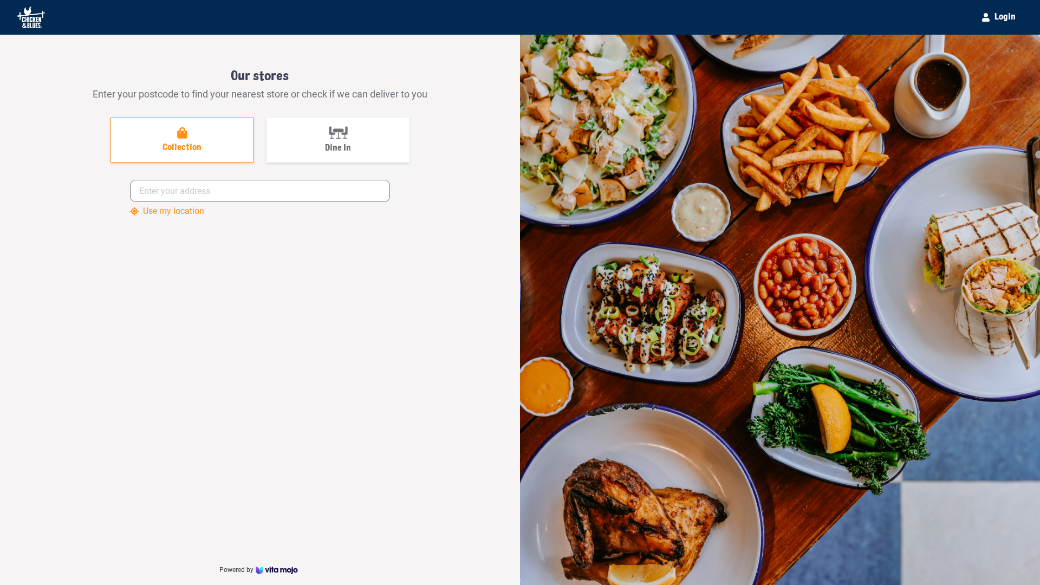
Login (1005, 17)
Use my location (173, 211)
